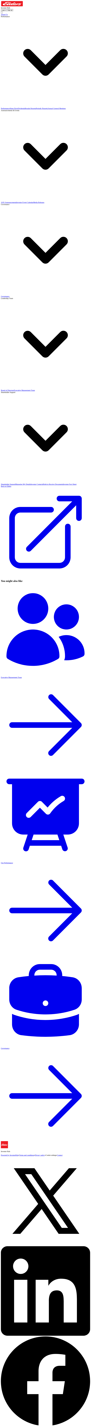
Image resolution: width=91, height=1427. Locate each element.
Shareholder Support (8, 484)
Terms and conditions (26, 1155)
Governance (5, 296)
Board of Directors (7, 390)
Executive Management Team (24, 390)
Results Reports (30, 108)
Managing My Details (23, 484)
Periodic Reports (42, 108)
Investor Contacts (37, 484)
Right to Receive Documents (53, 484)
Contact (59, 1155)
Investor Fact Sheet (69, 484)
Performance (5, 108)
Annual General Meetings (57, 108)
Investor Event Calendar (24, 202)
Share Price (14, 108)
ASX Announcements (8, 202)
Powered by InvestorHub (10, 1155)
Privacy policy (40, 1155)
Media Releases (38, 202)
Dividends (21, 108)
